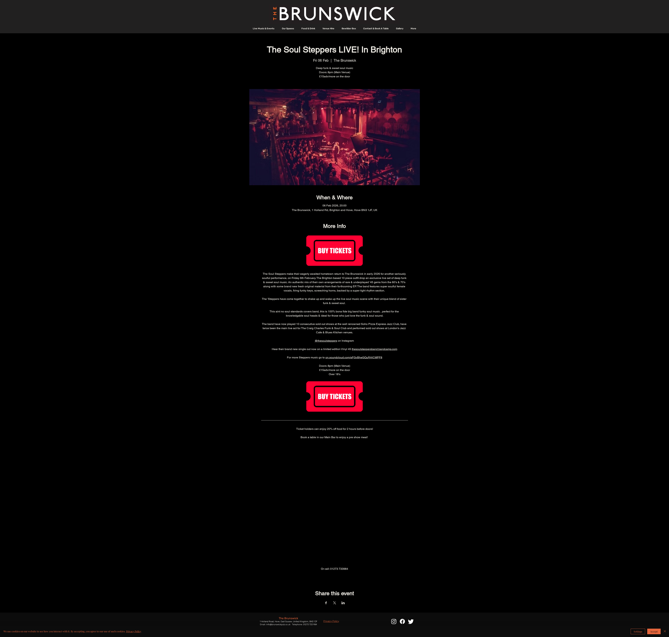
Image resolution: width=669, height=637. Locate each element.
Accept (654, 631)
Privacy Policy (133, 631)
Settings (638, 631)
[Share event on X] (334, 602)
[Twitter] (410, 621)
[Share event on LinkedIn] (343, 602)
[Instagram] (393, 621)
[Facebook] (402, 621)
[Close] (665, 631)
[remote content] (334, 503)
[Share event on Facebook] (326, 602)
